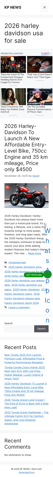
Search (8, 323)
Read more (34, 253)
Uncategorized (17, 262)
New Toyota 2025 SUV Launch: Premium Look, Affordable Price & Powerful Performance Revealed (24, 358)
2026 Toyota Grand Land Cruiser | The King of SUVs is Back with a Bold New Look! (26, 403)
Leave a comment (19, 307)
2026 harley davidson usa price (23, 276)
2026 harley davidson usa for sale (24, 271)
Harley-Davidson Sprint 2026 (21, 303)
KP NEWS (12, 7)
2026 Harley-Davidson (26, 289)
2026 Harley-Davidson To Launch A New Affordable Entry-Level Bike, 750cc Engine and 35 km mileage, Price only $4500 (26, 147)
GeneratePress (26, 472)
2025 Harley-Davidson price (25, 267)
